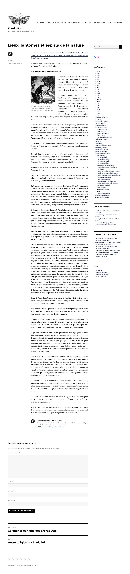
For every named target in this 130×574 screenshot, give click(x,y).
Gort (98, 85)
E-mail (11, 491)
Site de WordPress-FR (101, 276)
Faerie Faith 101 (101, 187)
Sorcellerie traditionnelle (102, 195)
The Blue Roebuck (103, 161)
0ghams (97, 71)
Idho (98, 89)
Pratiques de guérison (101, 149)
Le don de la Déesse (101, 127)
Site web (11, 500)
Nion (98, 101)
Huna (98, 191)
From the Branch (103, 159)
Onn (98, 103)
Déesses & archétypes (101, 117)
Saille (98, 109)
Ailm (98, 73)
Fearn (98, 83)
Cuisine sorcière (101, 131)
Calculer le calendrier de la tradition (107, 183)
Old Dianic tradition (101, 147)
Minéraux (98, 141)
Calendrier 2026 (53, 22)
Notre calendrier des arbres (103, 145)
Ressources (86, 22)
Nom (10, 482)
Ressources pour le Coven (102, 153)
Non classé (98, 143)
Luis (98, 95)
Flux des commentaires (102, 274)
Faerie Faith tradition (101, 121)
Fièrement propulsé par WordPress (27, 565)
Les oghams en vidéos (103, 193)
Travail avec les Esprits (15, 63)
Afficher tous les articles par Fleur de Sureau (50, 427)
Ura (98, 115)
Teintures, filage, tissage (104, 137)
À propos (40, 22)
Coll (98, 77)
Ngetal (99, 99)
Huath (98, 87)
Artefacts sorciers (102, 129)
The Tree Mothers (103, 163)
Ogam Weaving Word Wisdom (107, 181)
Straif (98, 111)
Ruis (98, 107)
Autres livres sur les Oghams (105, 165)
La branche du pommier (70, 22)
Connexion (98, 270)
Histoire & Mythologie (103, 189)
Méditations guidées (101, 139)
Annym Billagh (102, 157)
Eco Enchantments (104, 179)
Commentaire (14, 453)
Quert (98, 105)
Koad (98, 93)
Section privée (99, 22)
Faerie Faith (16, 28)
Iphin (98, 91)
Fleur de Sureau (13, 58)
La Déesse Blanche (100, 125)
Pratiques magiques (101, 151)
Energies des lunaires (103, 185)
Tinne (98, 113)
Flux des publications (101, 272)
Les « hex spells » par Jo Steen (104, 223)
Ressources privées (114, 22)
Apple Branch (101, 155)
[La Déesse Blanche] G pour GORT (105, 225)
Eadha (98, 81)
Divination (98, 119)
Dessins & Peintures (103, 133)
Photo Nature (101, 135)
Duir (98, 79)
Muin (98, 97)
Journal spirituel (100, 123)
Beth (98, 75)
